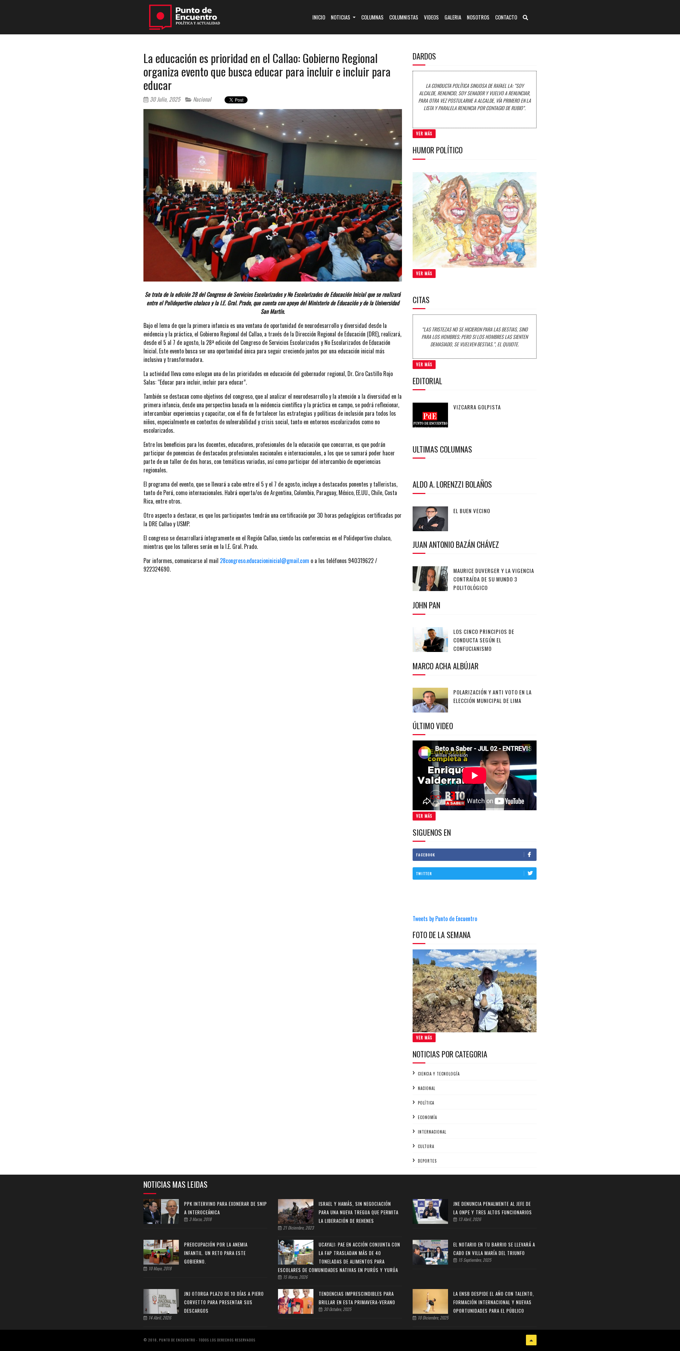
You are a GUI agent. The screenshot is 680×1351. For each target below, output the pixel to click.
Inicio (320, 17)
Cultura (426, 1146)
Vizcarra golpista (477, 407)
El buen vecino (471, 511)
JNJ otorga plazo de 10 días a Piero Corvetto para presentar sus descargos (224, 1302)
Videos (431, 17)
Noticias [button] (341, 17)
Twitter (424, 873)
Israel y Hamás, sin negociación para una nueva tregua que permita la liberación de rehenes (358, 1212)
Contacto (506, 17)
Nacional (201, 99)
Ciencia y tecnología (439, 1074)
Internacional (432, 1132)
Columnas (372, 17)
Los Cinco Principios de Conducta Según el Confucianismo (483, 640)
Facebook (425, 854)
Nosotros (478, 17)
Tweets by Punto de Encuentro (445, 918)
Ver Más (424, 133)
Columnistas (403, 17)
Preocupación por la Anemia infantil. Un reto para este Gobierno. (216, 1253)
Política (426, 1103)
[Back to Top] (531, 1340)
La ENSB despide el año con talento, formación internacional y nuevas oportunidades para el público (493, 1302)
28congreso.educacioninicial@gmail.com (264, 560)
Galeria (452, 17)
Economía (427, 1117)
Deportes (427, 1161)
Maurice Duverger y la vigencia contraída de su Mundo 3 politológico (493, 579)
